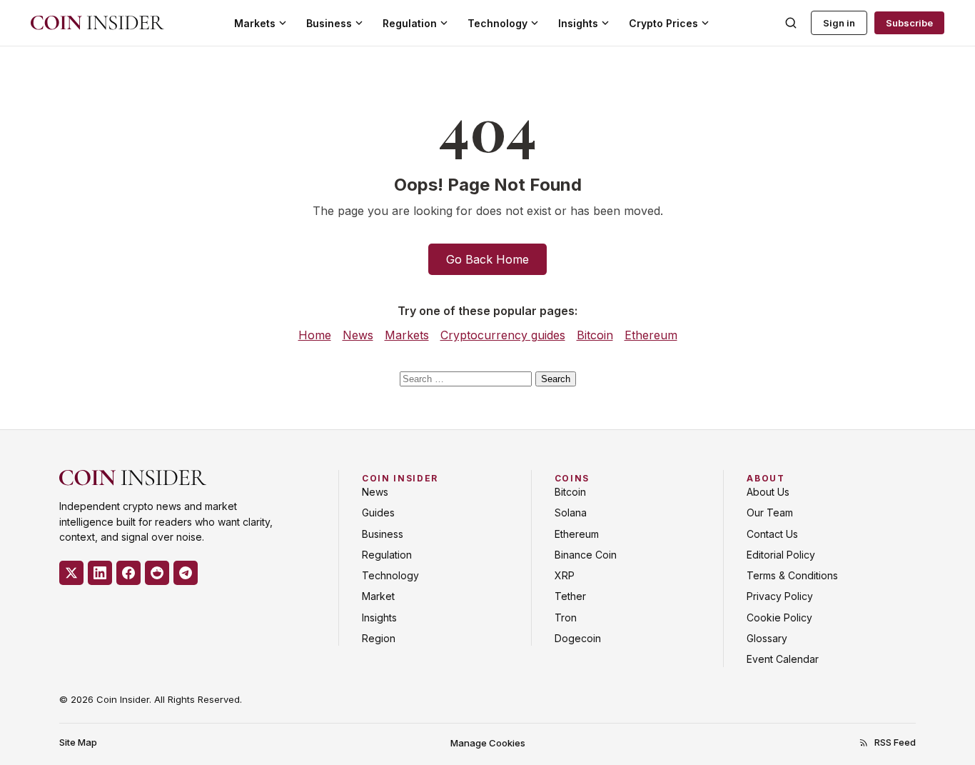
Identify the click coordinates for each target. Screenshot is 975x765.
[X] (71, 573)
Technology (497, 23)
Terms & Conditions (792, 575)
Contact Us (772, 534)
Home (314, 335)
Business (329, 23)
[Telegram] (185, 573)
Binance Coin (586, 555)
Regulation (410, 23)
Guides (378, 512)
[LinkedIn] (100, 573)
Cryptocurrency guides (502, 335)
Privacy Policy (780, 596)
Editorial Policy (781, 555)
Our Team (770, 512)
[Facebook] (128, 573)
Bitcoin (595, 335)
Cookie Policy (779, 617)
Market (378, 596)
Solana (571, 512)
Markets (255, 23)
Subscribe (909, 23)
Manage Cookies (487, 743)
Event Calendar (783, 659)
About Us (768, 492)
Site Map (78, 742)
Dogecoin (578, 638)
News (358, 335)
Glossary (767, 638)
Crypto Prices (663, 23)
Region (378, 638)
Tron (566, 617)
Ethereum (651, 335)
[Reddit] (157, 573)
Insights (578, 23)
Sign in (839, 23)
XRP (565, 575)
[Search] (791, 23)
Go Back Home (487, 259)
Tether (570, 596)
